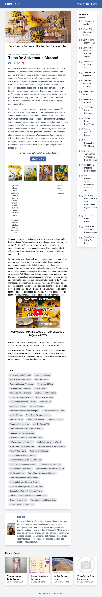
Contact (80, 4)
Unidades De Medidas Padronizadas (90, 168)
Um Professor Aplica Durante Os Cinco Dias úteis (89, 183)
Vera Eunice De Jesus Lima (88, 65)
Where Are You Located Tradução (88, 32)
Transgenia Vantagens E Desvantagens (90, 229)
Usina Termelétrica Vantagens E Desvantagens (90, 155)
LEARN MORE (38, 159)
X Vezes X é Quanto (88, 22)
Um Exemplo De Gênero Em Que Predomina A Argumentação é (90, 203)
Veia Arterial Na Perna (88, 101)
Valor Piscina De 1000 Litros (89, 143)
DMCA (94, 4)
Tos (87, 4)
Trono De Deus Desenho (88, 218)
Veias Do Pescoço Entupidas (87, 83)
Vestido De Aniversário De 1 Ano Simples (88, 52)
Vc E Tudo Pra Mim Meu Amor (88, 110)
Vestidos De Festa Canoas (89, 41)
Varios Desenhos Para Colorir (89, 121)
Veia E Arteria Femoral (89, 93)
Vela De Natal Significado (89, 74)
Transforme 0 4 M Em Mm (89, 240)
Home (10, 54)
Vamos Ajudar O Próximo (88, 132)
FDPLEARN (13, 4)
